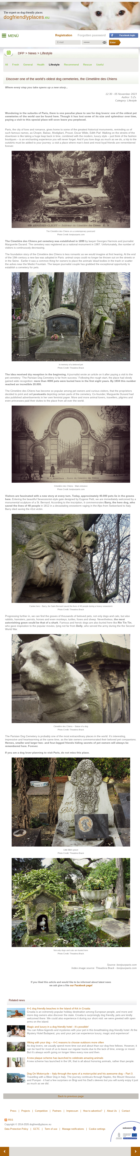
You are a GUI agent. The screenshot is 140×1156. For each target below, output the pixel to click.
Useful (100, 64)
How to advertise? (92, 1110)
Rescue (87, 64)
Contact (126, 1110)
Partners (56, 1110)
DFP (21, 53)
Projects (25, 1110)
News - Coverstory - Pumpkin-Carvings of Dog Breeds (135, 1151)
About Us (112, 1110)
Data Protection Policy (16, 1129)
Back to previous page (71, 1096)
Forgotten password (92, 35)
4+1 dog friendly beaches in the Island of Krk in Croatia (58, 1008)
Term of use (51, 1129)
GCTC (36, 1129)
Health (40, 64)
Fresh (15, 64)
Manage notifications (73, 1129)
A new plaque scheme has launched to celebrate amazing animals (65, 1057)
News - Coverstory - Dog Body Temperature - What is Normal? (4, 1151)
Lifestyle (46, 53)
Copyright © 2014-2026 (17, 1124)
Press (13, 1110)
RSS (10, 1120)
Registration (63, 35)
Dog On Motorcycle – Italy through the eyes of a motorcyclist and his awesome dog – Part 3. (80, 1073)
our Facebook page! (81, 985)
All (6, 64)
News (32, 53)
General (28, 64)
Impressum (72, 1110)
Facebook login (127, 35)
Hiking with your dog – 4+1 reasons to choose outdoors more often (65, 1042)
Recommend (71, 64)
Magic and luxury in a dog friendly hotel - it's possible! (58, 1026)
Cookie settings (97, 1129)
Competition (41, 1110)
